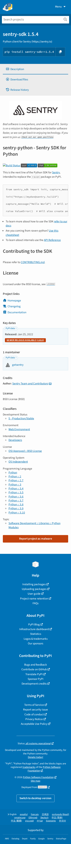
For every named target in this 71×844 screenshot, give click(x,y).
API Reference (52, 240)
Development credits (34, 684)
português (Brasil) (60, 814)
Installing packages (34, 584)
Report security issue (35, 709)
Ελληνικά (33, 817)
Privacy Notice (34, 719)
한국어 (62, 820)
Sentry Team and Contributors (30, 383)
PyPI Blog (34, 624)
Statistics (35, 634)
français (35, 814)
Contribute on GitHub (34, 669)
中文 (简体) (57, 817)
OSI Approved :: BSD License (25, 451)
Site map (35, 781)
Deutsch (44, 817)
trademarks (29, 767)
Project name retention (34, 598)
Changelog (14, 306)
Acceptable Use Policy (34, 724)
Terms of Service (34, 705)
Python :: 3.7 (16, 500)
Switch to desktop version (35, 798)
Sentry (56, 172)
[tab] (35, 69)
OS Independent (18, 462)
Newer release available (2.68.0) (25, 340)
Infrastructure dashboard (34, 629)
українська (19, 817)
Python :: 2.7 (16, 480)
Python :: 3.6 (16, 496)
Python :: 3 (15, 484)
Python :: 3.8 (16, 504)
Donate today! (35, 757)
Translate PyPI (34, 674)
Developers (15, 440)
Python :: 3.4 (16, 488)
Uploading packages (34, 589)
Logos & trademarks (36, 639)
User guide (34, 594)
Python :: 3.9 (16, 508)
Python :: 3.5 (16, 492)
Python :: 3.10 (17, 512)
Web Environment (19, 429)
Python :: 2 (15, 476)
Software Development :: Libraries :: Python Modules (34, 525)
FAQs (35, 603)
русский (29, 820)
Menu (58, 7)
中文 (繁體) (16, 820)
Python (13, 472)
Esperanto (51, 820)
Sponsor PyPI (35, 679)
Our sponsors (35, 643)
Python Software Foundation (38, 777)
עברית (40, 820)
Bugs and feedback (35, 665)
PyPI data (10, 328)
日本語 (45, 814)
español (24, 814)
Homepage (14, 300)
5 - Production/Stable (21, 418)
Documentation (17, 312)
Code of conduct (34, 714)
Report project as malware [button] (35, 539)
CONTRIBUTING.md (32, 262)
